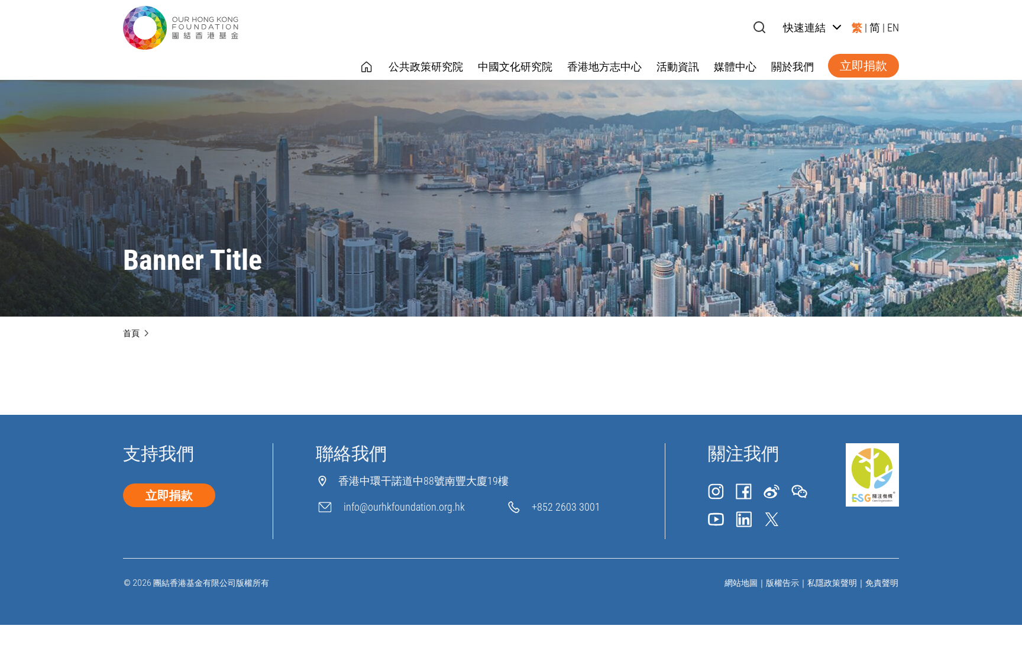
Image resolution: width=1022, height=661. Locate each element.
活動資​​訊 (677, 66)
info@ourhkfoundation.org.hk (404, 507)
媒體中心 (735, 66)
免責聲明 (881, 583)
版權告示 (782, 583)
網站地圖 (741, 583)
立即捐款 (863, 66)
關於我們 (792, 66)
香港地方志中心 (604, 66)
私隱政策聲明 (832, 583)
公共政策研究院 (426, 66)
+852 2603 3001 (566, 507)
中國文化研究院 (515, 66)
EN (893, 27)
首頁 (131, 333)
